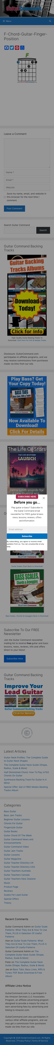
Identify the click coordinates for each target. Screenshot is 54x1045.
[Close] (44, 498)
